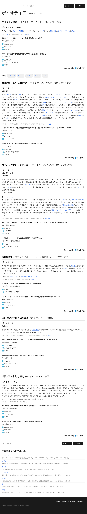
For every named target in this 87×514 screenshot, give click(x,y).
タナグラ (29, 75)
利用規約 (58, 501)
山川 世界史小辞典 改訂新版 (15, 318)
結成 (73, 31)
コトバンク (10, 6)
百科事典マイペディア (13, 257)
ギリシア (8, 94)
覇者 (43, 110)
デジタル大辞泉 (9, 22)
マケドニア (74, 110)
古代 (20, 94)
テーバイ (63, 97)
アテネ (73, 266)
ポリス (44, 105)
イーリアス (68, 102)
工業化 (45, 75)
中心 (18, 31)
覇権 (44, 102)
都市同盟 (53, 31)
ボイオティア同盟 (64, 31)
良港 (15, 100)
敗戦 (52, 210)
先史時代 (37, 75)
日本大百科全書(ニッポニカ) (15, 164)
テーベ (41, 31)
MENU (3, 1)
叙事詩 (82, 200)
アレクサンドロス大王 (63, 210)
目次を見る (10, 197)
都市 (21, 31)
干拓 (43, 115)
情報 (25, 34)
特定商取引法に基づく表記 (68, 501)
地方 (14, 31)
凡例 (28, 34)
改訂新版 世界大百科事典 (14, 82)
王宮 (63, 200)
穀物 (8, 118)
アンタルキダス (68, 205)
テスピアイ (11, 75)
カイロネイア (50, 113)
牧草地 (80, 115)
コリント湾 (27, 185)
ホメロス (75, 200)
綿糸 (79, 187)
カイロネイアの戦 (26, 276)
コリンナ (20, 75)
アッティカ (58, 94)
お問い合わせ (80, 501)
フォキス (8, 187)
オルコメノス (49, 97)
